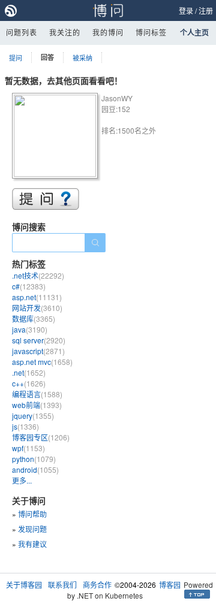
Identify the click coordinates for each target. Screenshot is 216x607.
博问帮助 (32, 514)
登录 (186, 10)
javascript (38, 351)
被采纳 (82, 57)
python (34, 459)
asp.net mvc (42, 362)
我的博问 (108, 32)
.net (29, 372)
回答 (47, 57)
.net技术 (38, 275)
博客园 (170, 584)
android (35, 469)
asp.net (37, 297)
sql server (38, 340)
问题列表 (21, 32)
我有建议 (32, 544)
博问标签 (151, 32)
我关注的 (64, 32)
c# (29, 286)
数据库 (33, 318)
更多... (22, 480)
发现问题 (32, 529)
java (29, 329)
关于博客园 (24, 584)
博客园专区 (41, 437)
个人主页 (194, 32)
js (25, 426)
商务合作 (97, 584)
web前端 (37, 405)
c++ (29, 383)
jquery (33, 415)
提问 (15, 57)
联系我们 (62, 584)
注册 (206, 10)
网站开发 (37, 308)
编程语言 (37, 394)
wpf (28, 448)
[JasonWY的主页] (56, 137)
